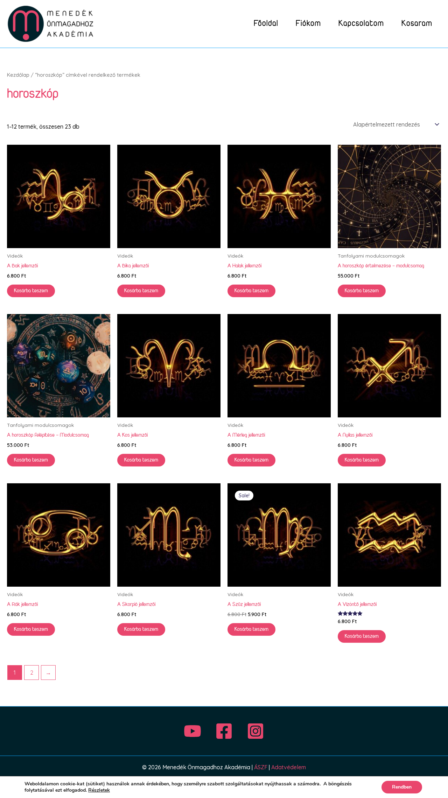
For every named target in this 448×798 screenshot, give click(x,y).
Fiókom (308, 23)
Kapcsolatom (361, 23)
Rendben (402, 787)
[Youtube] (192, 731)
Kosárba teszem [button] (31, 290)
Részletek (99, 790)
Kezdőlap (18, 74)
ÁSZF (260, 767)
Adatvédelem (288, 767)
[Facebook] (224, 731)
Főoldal (266, 23)
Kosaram (416, 23)
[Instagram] (255, 731)
